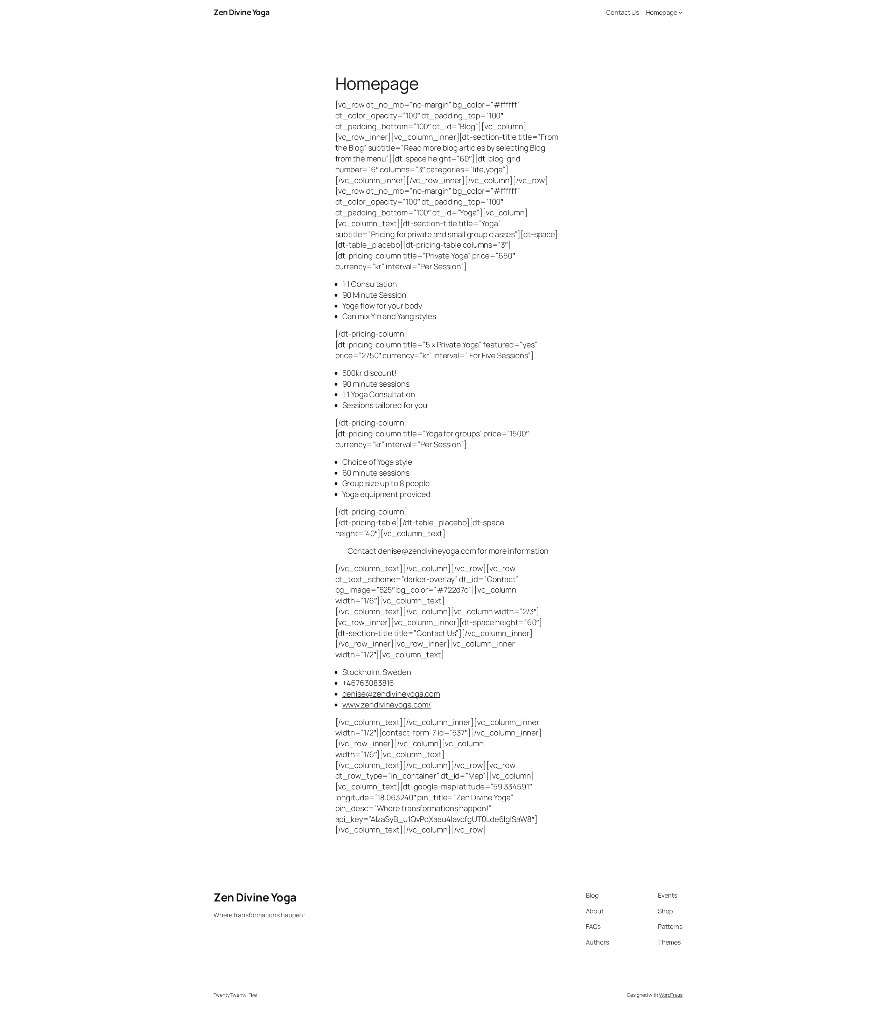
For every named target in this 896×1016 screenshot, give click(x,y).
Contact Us (622, 12)
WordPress (670, 994)
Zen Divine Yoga (242, 12)
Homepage (661, 12)
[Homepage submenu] (680, 12)
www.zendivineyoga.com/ (386, 704)
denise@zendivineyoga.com (391, 694)
